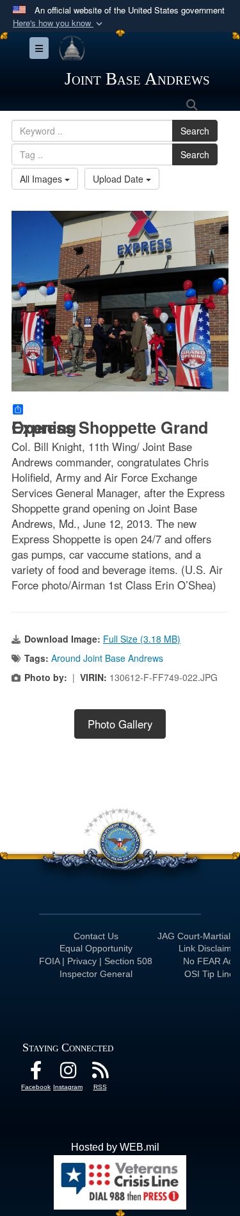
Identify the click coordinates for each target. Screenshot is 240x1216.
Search (194, 130)
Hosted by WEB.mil (115, 1147)
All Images (42, 178)
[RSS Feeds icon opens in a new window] (100, 1073)
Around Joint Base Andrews (107, 658)
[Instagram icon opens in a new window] (68, 1073)
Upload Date (119, 178)
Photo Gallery (120, 724)
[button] (59, 23)
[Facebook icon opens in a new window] (36, 1073)
